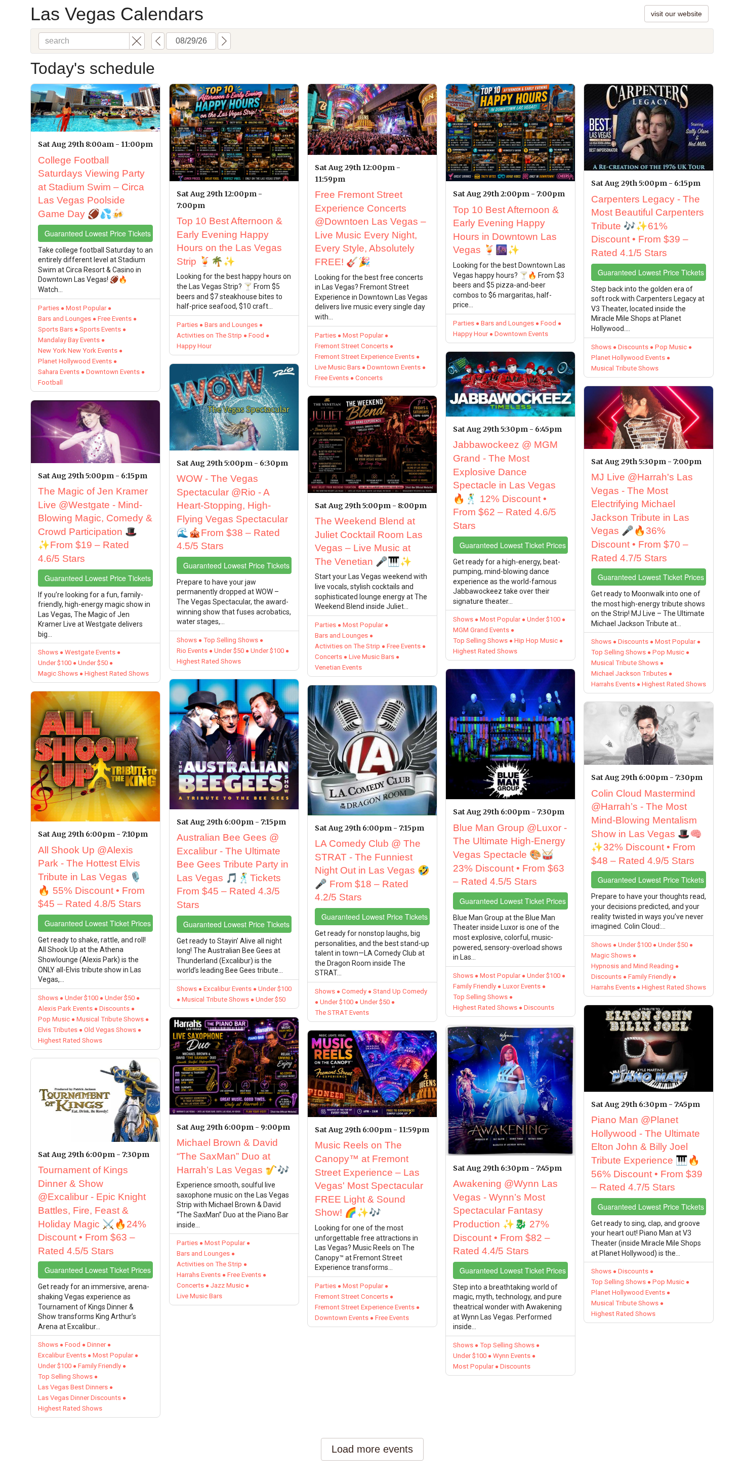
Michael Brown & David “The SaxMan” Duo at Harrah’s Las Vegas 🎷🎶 (233, 1156)
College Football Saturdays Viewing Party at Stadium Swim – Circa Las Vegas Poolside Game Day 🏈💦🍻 (91, 187)
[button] (137, 41)
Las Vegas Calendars (116, 14)
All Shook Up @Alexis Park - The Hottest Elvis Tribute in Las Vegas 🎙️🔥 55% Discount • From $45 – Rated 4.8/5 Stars (91, 877)
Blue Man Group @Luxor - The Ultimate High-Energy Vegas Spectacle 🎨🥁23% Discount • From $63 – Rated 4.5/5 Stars (510, 854)
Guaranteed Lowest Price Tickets (98, 233)
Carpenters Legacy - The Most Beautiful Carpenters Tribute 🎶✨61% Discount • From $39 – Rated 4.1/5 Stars (647, 226)
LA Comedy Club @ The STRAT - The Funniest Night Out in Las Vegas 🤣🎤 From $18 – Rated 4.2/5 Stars (372, 870)
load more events (372, 1449)
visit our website (676, 14)
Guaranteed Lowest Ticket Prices (98, 923)
